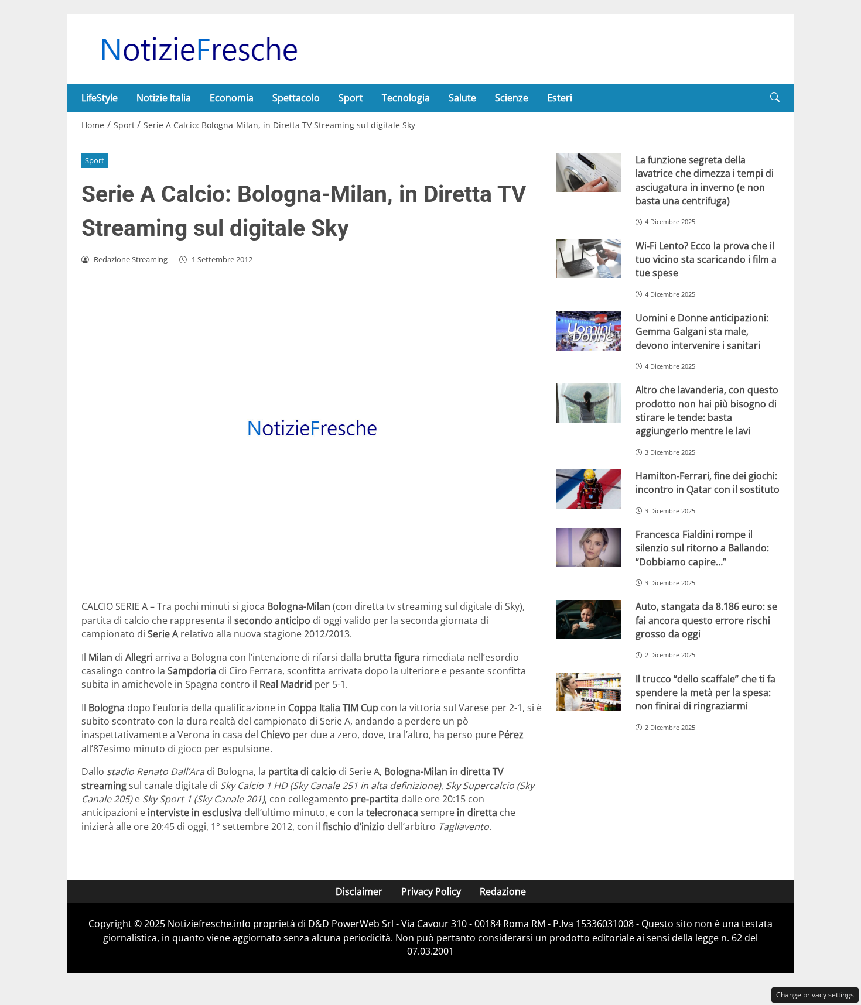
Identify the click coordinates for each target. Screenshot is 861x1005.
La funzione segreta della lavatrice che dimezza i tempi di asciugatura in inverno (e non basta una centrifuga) (705, 180)
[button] (775, 97)
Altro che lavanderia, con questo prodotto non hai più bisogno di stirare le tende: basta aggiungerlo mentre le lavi (707, 410)
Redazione (503, 891)
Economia (232, 97)
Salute (462, 97)
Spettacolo (296, 97)
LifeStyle (99, 97)
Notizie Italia (163, 97)
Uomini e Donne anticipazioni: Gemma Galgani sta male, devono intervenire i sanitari (702, 331)
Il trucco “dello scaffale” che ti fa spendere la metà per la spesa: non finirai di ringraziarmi (705, 693)
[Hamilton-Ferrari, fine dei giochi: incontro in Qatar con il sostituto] (588, 489)
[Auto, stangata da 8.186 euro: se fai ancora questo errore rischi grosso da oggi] (588, 619)
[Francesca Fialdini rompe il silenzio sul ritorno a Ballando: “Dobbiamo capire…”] (588, 547)
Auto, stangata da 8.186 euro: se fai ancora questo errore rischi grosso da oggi (706, 620)
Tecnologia (406, 97)
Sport (351, 97)
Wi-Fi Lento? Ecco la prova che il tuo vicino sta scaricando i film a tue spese (706, 259)
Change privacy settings (815, 995)
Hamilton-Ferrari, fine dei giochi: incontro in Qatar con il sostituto (708, 482)
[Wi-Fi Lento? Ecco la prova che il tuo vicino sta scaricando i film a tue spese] (588, 259)
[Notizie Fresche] (198, 48)
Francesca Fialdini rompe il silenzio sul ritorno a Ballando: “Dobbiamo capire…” (702, 548)
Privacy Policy (431, 891)
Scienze (511, 97)
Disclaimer (359, 891)
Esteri (559, 97)
